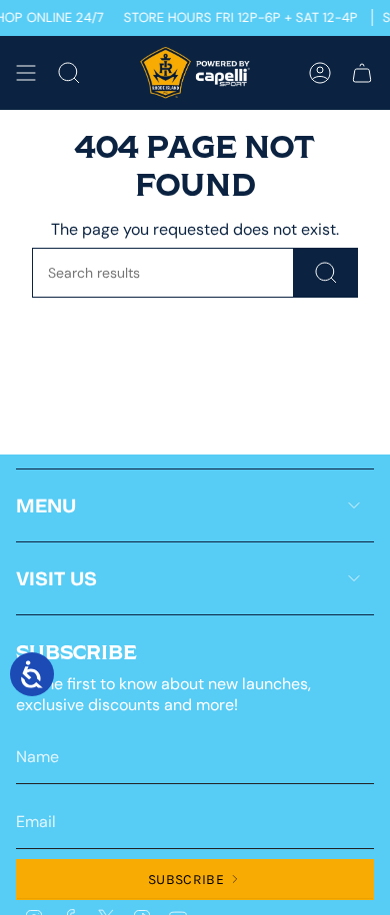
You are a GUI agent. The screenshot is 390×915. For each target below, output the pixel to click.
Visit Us (56, 578)
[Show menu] (26, 73)
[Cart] (362, 73)
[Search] (326, 273)
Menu (46, 505)
